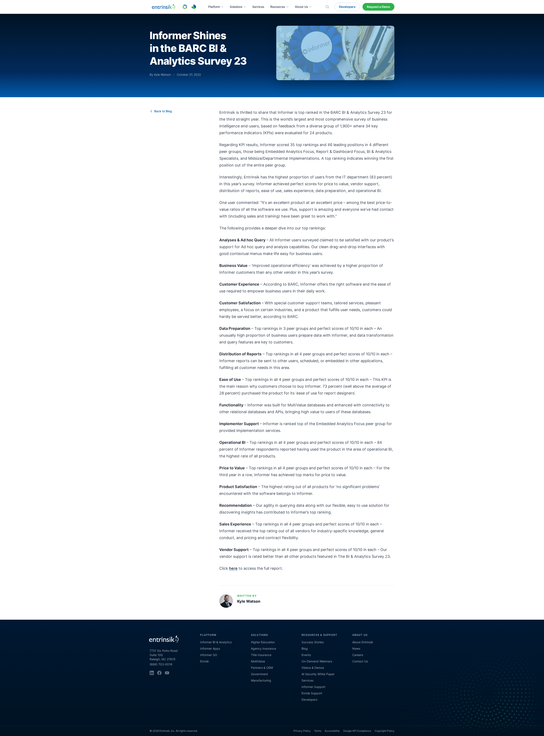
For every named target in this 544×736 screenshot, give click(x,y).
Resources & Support (319, 634)
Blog (305, 648)
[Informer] (185, 7)
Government (259, 674)
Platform (214, 7)
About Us (301, 7)
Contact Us (360, 661)
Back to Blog (163, 111)
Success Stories (313, 642)
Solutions (236, 7)
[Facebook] (159, 673)
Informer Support (313, 687)
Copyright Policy (384, 730)
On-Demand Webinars (317, 661)
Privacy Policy (302, 730)
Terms (317, 730)
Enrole (204, 661)
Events (306, 655)
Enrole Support (312, 693)
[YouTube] (167, 673)
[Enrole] (194, 7)
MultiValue (258, 661)
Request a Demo (378, 7)
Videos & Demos (313, 667)
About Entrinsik (362, 642)
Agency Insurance (263, 648)
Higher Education (263, 642)
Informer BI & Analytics (216, 642)
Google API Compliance (357, 730)
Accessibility (332, 730)
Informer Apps (210, 648)
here (233, 568)
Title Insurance (261, 655)
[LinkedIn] (152, 673)
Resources (277, 7)
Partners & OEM (262, 667)
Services (258, 7)
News (356, 648)
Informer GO (208, 655)
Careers (357, 655)
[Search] (327, 6)
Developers (347, 7)
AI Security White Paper (318, 674)
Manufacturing (261, 680)
